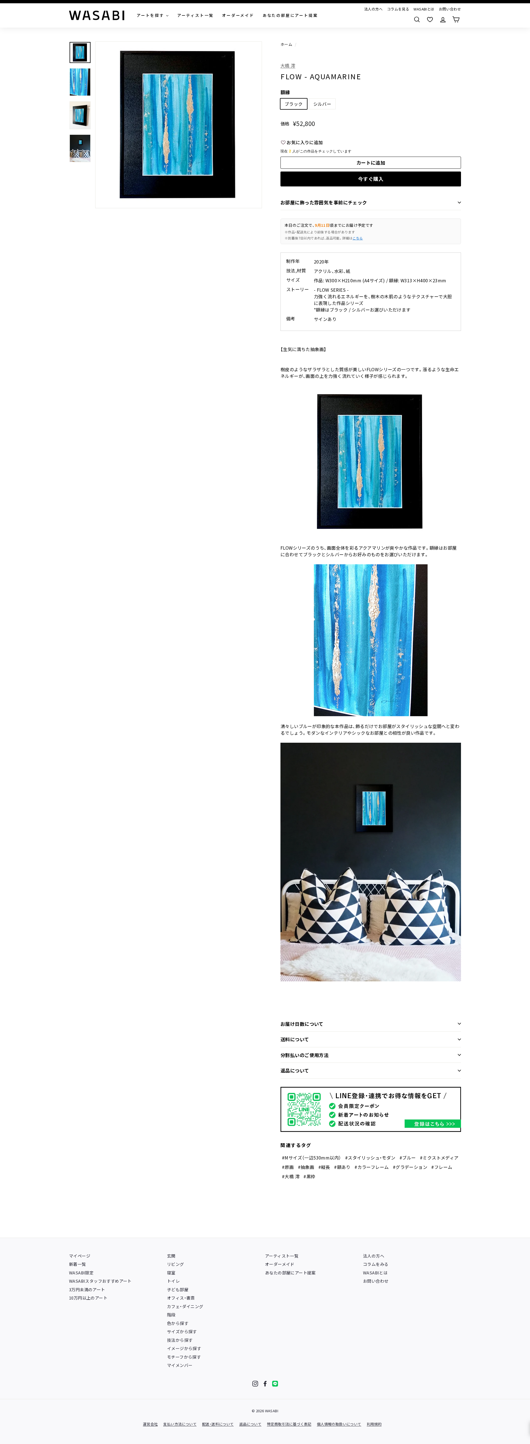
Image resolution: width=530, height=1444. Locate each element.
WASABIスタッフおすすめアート (100, 1281)
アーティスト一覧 (281, 1256)
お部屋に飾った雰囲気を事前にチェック (323, 202)
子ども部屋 (177, 1289)
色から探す (177, 1323)
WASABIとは (424, 9)
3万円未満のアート (87, 1289)
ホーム (286, 44)
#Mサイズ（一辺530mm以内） (311, 1157)
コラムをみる (375, 1264)
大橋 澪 (287, 65)
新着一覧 (77, 1264)
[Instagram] (255, 1384)
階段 (171, 1314)
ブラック (294, 104)
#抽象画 (306, 1167)
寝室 (171, 1273)
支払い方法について (180, 1424)
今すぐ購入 (370, 178)
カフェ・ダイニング (185, 1306)
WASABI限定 (81, 1273)
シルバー (322, 104)
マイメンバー (179, 1365)
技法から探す (179, 1340)
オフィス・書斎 (181, 1298)
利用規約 (374, 1424)
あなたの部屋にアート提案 (290, 1273)
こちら (358, 238)
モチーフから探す (184, 1357)
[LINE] (275, 1384)
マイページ (79, 1256)
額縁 (285, 92)
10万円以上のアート (88, 1298)
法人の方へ (373, 9)
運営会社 (150, 1424)
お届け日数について (302, 1023)
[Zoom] (179, 125)
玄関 (171, 1256)
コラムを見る (398, 9)
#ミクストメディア (439, 1157)
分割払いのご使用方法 (304, 1055)
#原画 (288, 1167)
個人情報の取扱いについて (339, 1424)
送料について (294, 1039)
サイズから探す (182, 1331)
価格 (285, 123)
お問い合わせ (450, 9)
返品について (294, 1070)
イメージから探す (184, 1348)
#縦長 (324, 1167)
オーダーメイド (280, 1264)
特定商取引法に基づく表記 (289, 1424)
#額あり (342, 1167)
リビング (175, 1264)
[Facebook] (265, 1384)
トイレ (173, 1281)
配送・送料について (218, 1424)
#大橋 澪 (291, 1176)
